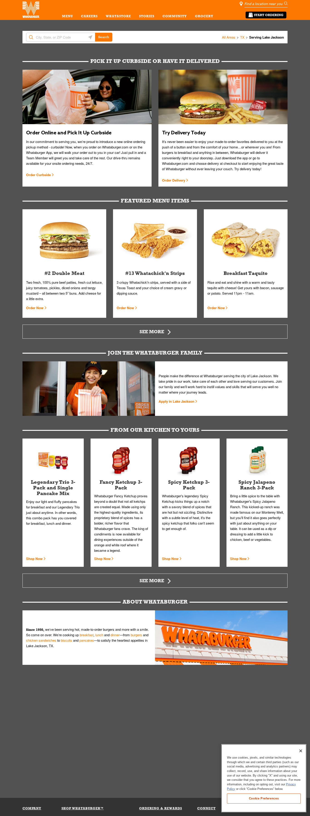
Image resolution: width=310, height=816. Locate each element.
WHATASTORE (118, 16)
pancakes (86, 640)
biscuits (66, 640)
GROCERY (204, 16)
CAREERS (89, 16)
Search (103, 37)
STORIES (146, 16)
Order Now (35, 307)
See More (152, 331)
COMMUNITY (174, 16)
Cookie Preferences (264, 798)
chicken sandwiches (41, 640)
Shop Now (34, 558)
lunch (99, 634)
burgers (136, 634)
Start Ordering (268, 15)
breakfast (86, 634)
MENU (67, 16)
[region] (263, 778)
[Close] (301, 751)
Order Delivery (173, 180)
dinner (115, 634)
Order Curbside (38, 174)
